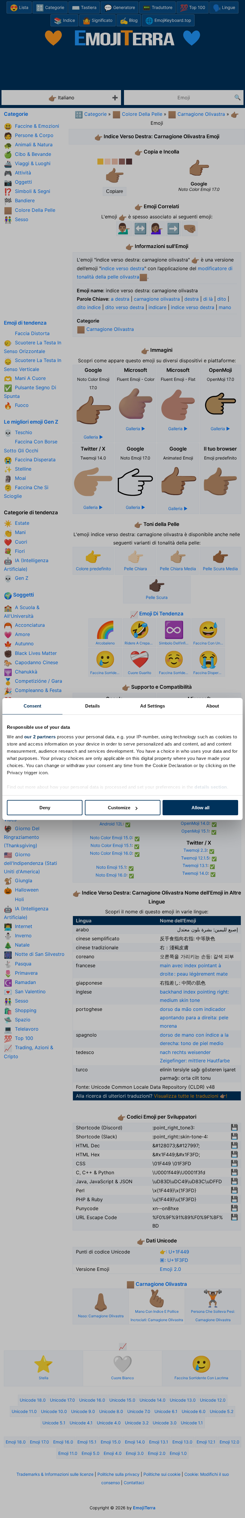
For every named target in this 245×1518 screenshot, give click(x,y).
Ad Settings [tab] (152, 705)
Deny (44, 807)
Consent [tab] (33, 705)
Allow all (200, 807)
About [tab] (212, 705)
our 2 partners (40, 736)
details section (211, 787)
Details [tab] (92, 705)
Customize (119, 807)
